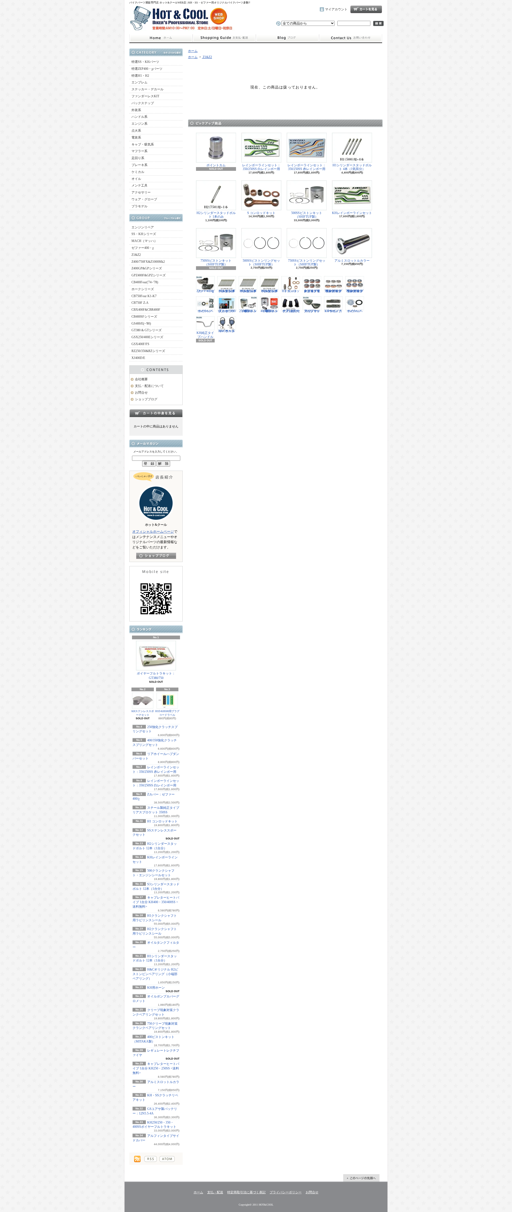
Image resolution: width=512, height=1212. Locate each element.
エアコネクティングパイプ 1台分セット (291, 311)
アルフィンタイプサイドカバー (312, 311)
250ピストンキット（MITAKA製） (248, 311)
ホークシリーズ (142, 289)
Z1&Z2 (136, 255)
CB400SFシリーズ (144, 316)
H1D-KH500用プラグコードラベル (167, 713)
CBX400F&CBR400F (145, 310)
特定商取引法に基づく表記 (246, 1192)
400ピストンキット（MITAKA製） (269, 311)
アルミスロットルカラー (352, 260)
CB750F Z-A (140, 303)
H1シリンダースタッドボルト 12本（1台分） (248, 291)
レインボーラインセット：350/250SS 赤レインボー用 (306, 167)
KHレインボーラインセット (352, 213)
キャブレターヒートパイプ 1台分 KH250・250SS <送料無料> (156, 1068)
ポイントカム (216, 165)
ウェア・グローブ (144, 199)
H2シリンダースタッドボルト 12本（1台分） (269, 291)
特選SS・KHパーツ (145, 62)
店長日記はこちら (156, 555)
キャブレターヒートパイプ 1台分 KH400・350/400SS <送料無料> (156, 902)
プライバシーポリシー (286, 1192)
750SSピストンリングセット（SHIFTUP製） (306, 262)
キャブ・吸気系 (142, 144)
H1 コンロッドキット (162, 821)
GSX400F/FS (140, 344)
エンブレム (139, 82)
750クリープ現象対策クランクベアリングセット (354, 291)
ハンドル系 (139, 117)
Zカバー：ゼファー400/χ (205, 291)
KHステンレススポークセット (142, 713)
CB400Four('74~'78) (144, 282)
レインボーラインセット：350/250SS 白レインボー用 (261, 167)
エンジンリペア (142, 227)
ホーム (161, 38)
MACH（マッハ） (144, 241)
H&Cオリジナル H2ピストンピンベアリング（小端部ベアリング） (155, 974)
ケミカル (137, 172)
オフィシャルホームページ (153, 532)
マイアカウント (336, 9)
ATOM (167, 1159)
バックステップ (142, 103)
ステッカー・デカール (147, 89)
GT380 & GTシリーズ (146, 330)
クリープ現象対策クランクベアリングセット (312, 291)
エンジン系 (139, 124)
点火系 (136, 130)
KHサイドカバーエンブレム (333, 311)
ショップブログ (287, 38)
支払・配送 (215, 1192)
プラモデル (139, 206)
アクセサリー (141, 192)
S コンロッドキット (261, 213)
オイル (136, 179)
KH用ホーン (156, 987)
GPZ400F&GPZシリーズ (148, 275)
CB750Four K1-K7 (144, 296)
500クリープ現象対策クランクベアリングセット (333, 291)
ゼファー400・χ (142, 248)
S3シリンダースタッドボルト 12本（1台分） (226, 291)
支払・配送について (224, 38)
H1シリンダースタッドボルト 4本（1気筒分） (352, 167)
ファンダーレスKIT (145, 96)
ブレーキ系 (139, 165)
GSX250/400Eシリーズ (147, 337)
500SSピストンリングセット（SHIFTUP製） (261, 262)
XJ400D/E (138, 358)
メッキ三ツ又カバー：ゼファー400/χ (227, 311)
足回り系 (137, 158)
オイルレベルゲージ (205, 311)
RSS (150, 1159)
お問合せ (350, 38)
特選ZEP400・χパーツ (146, 69)
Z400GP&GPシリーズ (146, 268)
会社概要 (141, 379)
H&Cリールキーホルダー (226, 331)
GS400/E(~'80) (141, 323)
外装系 (136, 110)
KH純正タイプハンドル (205, 334)
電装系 (136, 137)
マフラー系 (139, 151)
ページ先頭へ (361, 1178)
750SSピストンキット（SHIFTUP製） (216, 262)
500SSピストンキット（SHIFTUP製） (306, 215)
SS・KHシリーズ (143, 234)
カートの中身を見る (156, 413)
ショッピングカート (366, 9)
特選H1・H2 (140, 76)
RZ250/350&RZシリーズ (148, 351)
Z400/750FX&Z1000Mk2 (148, 262)
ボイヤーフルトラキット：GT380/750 (156, 676)
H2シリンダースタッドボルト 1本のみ (216, 215)
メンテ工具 (139, 185)
